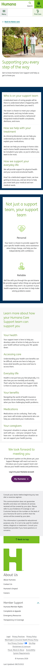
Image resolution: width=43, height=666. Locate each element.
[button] (21, 108)
